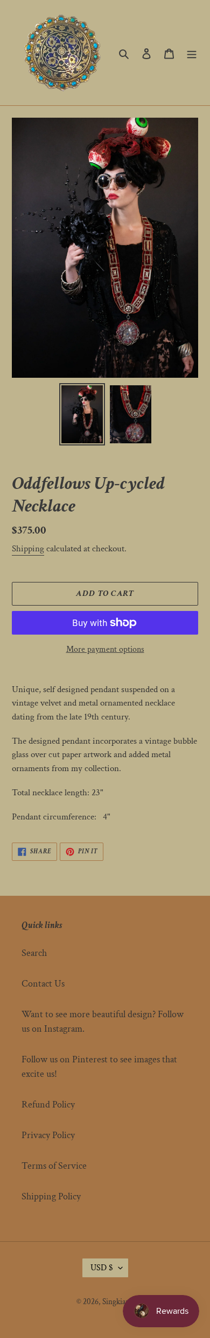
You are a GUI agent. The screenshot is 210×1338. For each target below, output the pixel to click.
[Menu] (191, 52)
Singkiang (118, 1302)
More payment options (105, 649)
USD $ (101, 1268)
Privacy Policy (48, 1135)
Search (34, 953)
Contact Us (43, 983)
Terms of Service (54, 1166)
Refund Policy (48, 1104)
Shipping (28, 549)
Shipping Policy (51, 1196)
